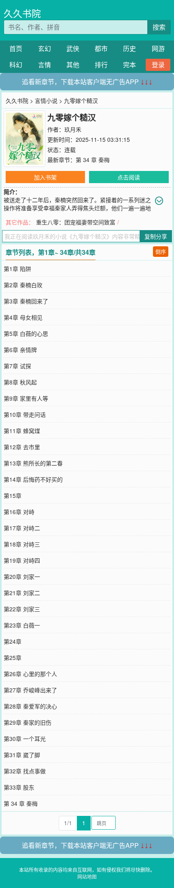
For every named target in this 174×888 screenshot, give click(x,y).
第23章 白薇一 (22, 625)
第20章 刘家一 (22, 576)
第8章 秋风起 (20, 382)
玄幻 (44, 48)
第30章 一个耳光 (25, 738)
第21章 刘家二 (22, 593)
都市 (101, 48)
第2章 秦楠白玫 (23, 285)
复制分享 (155, 236)
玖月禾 (72, 129)
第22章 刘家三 (22, 609)
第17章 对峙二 (22, 528)
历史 (129, 48)
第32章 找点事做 (25, 771)
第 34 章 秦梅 (93, 160)
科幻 (15, 64)
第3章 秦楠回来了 (26, 301)
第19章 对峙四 (22, 560)
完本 (129, 64)
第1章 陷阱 (17, 269)
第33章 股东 (19, 787)
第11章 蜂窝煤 (22, 431)
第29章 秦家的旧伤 (27, 722)
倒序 (160, 251)
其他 (72, 64)
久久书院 (22, 13)
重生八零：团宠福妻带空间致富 (75, 222)
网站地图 (87, 876)
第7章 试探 (17, 366)
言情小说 (46, 100)
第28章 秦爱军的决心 (30, 706)
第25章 (12, 657)
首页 (15, 48)
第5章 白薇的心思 (26, 333)
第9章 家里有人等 (26, 398)
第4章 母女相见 (23, 317)
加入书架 (45, 177)
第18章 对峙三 (22, 544)
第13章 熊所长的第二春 (33, 463)
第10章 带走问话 (25, 414)
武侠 (72, 48)
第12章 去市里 (22, 447)
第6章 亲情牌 (20, 350)
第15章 (12, 495)
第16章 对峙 (19, 512)
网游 (158, 48)
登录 (158, 64)
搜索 (159, 27)
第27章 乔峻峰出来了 (30, 690)
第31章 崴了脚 (22, 755)
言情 (44, 64)
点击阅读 (128, 177)
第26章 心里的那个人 (30, 674)
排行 (101, 64)
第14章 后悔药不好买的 (33, 479)
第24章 (12, 641)
